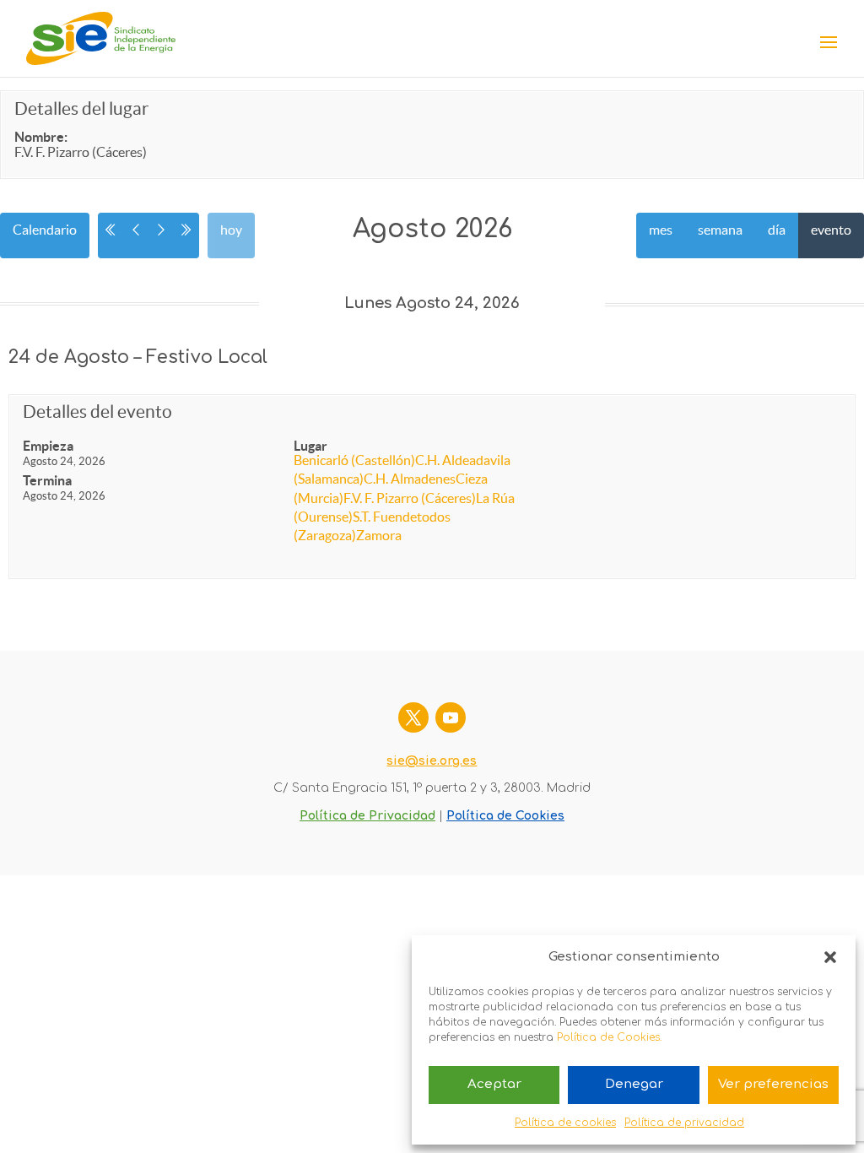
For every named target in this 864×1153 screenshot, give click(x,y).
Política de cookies (565, 1123)
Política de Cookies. (609, 1037)
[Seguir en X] (413, 717)
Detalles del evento (97, 412)
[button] (830, 957)
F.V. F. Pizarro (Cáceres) (409, 498)
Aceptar (494, 1084)
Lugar (310, 445)
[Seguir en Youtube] (450, 717)
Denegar (634, 1084)
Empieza (48, 445)
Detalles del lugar (81, 108)
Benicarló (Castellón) (354, 460)
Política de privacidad (684, 1123)
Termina (47, 480)
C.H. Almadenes (410, 478)
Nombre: (41, 136)
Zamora (379, 535)
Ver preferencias (773, 1084)
